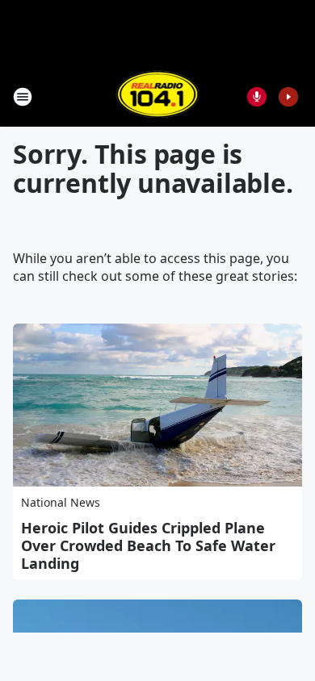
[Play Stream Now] (288, 97)
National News (60, 502)
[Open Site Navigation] (22, 97)
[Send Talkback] (257, 97)
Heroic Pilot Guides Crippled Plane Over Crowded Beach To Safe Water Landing (148, 545)
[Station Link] (158, 96)
